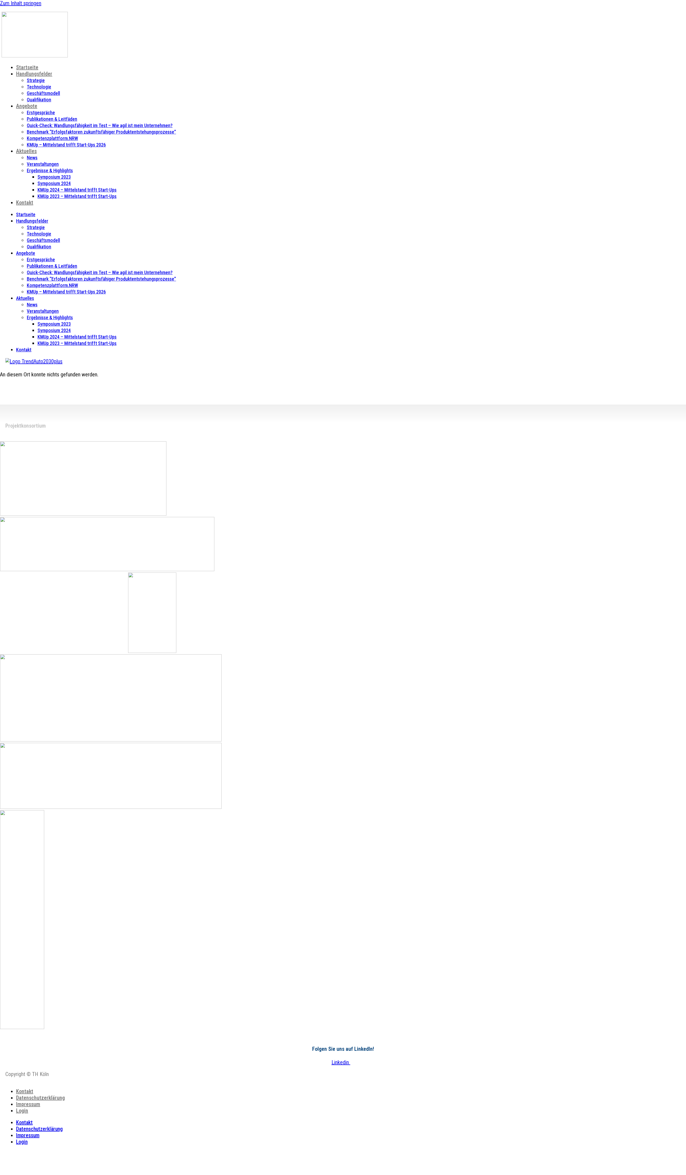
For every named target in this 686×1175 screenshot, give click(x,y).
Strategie (36, 80)
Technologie (39, 87)
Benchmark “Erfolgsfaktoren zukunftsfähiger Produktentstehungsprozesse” (101, 132)
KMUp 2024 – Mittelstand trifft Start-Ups (77, 190)
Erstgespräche (41, 112)
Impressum (28, 1104)
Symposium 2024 (54, 183)
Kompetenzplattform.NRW (52, 138)
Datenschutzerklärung (40, 1098)
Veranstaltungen (43, 164)
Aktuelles (26, 151)
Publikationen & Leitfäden (52, 119)
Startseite (27, 67)
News (32, 157)
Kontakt (24, 202)
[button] (44, 1153)
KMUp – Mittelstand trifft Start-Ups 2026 (66, 145)
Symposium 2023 (54, 177)
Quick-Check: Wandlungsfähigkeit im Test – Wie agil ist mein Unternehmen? (100, 125)
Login (22, 1110)
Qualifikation (39, 99)
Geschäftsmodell (43, 93)
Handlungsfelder (34, 74)
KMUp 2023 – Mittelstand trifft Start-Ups (77, 196)
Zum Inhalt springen (20, 3)
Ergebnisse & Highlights (50, 170)
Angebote (26, 106)
